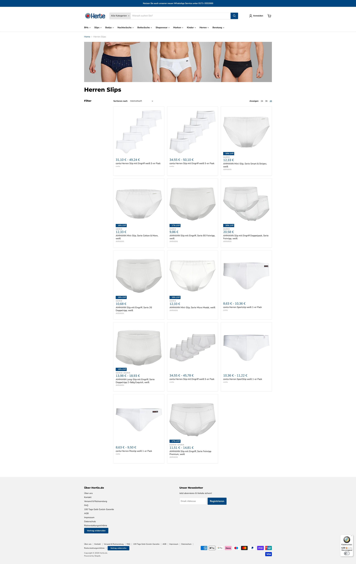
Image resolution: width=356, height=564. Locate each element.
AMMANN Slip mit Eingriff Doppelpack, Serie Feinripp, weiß (246, 237)
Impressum (89, 517)
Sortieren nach (120, 101)
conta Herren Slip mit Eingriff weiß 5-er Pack (138, 163)
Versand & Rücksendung (95, 501)
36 (266, 101)
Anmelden (258, 15)
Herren (203, 27)
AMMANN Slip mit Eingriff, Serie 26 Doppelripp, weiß (134, 309)
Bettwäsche (143, 27)
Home (87, 36)
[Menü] (351, 536)
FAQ (86, 505)
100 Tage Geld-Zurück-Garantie (99, 509)
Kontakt (87, 497)
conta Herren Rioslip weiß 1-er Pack (134, 451)
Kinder (190, 27)
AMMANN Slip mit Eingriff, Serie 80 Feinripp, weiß (192, 237)
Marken (177, 27)
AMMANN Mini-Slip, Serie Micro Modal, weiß (192, 307)
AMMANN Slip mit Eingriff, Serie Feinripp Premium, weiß (190, 453)
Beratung (217, 27)
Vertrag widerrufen (96, 530)
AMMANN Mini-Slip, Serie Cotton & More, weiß (137, 237)
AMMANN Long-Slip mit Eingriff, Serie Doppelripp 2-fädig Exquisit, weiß (135, 381)
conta (118, 166)
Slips (97, 27)
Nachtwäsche (125, 27)
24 (262, 101)
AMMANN (227, 169)
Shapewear (162, 27)
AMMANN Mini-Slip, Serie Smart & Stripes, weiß (245, 165)
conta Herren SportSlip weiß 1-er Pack (242, 379)
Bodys (108, 27)
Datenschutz (90, 521)
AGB (86, 513)
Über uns (88, 493)
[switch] (347, 553)
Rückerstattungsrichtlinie (95, 525)
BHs (86, 27)
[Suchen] (234, 16)
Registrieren (217, 501)
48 (271, 101)
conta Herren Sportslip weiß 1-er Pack (242, 307)
